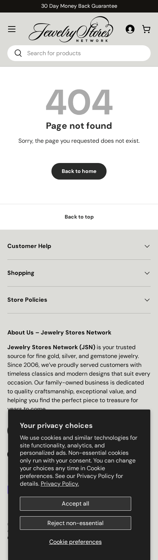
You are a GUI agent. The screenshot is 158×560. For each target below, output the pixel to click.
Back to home (79, 171)
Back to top (79, 216)
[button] (146, 29)
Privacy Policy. (60, 484)
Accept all (75, 503)
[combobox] (79, 53)
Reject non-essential (75, 523)
